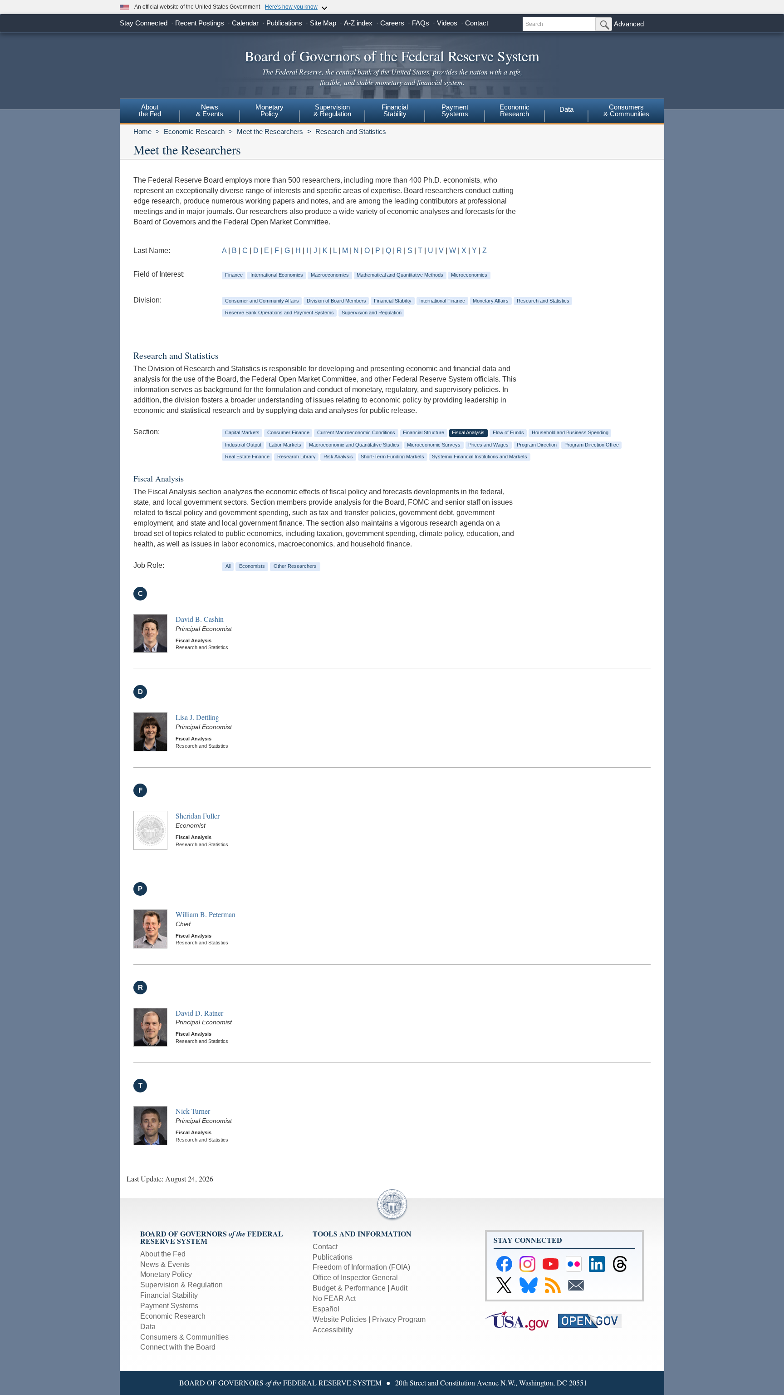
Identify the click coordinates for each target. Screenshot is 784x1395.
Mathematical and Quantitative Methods (400, 275)
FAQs (420, 23)
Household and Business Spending (570, 432)
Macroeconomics (330, 275)
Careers (392, 23)
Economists (252, 566)
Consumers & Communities (626, 110)
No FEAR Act (334, 1298)
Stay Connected (143, 23)
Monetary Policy (166, 1274)
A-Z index (358, 23)
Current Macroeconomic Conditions (356, 432)
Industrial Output (243, 444)
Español (326, 1309)
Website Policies (340, 1319)
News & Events (165, 1264)
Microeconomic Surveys (434, 444)
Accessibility (333, 1330)
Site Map (323, 23)
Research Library (296, 456)
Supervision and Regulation (372, 312)
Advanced (629, 24)
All (227, 566)
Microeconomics (469, 275)
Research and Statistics (350, 131)
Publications (284, 23)
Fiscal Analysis (468, 432)
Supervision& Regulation (332, 110)
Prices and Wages (488, 444)
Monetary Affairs (491, 300)
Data (566, 109)
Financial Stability (393, 300)
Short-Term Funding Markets (392, 456)
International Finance (442, 300)
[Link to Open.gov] (593, 1320)
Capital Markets (242, 432)
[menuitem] (150, 111)
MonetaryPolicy (269, 110)
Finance (234, 275)
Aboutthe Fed (150, 110)
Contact (476, 23)
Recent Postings (199, 23)
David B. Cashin (200, 619)
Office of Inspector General (355, 1277)
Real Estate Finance (247, 456)
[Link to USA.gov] (521, 1320)
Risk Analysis (338, 456)
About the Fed (163, 1254)
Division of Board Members (336, 300)
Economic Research (194, 131)
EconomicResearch (514, 110)
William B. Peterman (205, 914)
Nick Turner (193, 1111)
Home (142, 131)
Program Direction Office (591, 444)
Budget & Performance (349, 1288)
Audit (399, 1288)
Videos (447, 23)
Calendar (245, 23)
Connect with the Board (178, 1347)
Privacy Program (399, 1319)
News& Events (209, 110)
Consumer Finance (288, 432)
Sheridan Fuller (198, 815)
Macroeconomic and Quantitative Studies (354, 444)
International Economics (276, 275)
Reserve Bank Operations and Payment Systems (279, 312)
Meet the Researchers (270, 131)
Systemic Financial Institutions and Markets (479, 456)
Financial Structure (423, 432)
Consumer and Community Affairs (262, 300)
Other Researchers (295, 566)
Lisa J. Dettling (197, 717)
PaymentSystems (454, 110)
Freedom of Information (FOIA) (361, 1267)
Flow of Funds (508, 432)
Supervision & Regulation (181, 1285)
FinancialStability (395, 110)
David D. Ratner (199, 1013)
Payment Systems (169, 1306)
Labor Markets (285, 444)
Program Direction (537, 444)
